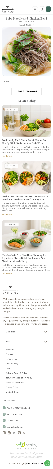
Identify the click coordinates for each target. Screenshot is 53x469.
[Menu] (48, 9)
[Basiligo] (8, 9)
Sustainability (12, 364)
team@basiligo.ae (15, 427)
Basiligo (21, 463)
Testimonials (11, 359)
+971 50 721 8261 (15, 414)
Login (35, 9)
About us (10, 349)
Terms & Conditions (15, 383)
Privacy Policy (12, 387)
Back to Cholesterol (27, 91)
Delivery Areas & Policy (16, 373)
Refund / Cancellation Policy (19, 378)
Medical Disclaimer (35, 463)
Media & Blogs (12, 392)
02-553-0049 (13, 421)
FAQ (8, 368)
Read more (7, 156)
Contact (9, 354)
